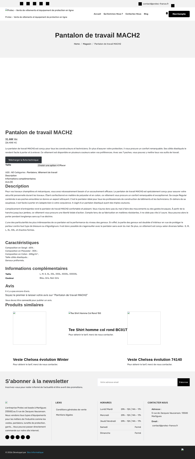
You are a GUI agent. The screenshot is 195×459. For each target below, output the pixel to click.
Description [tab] (11, 175)
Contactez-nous (133, 14)
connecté (26, 300)
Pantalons (32, 172)
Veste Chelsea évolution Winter (41, 359)
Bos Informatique (35, 452)
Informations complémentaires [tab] (20, 178)
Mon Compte (179, 14)
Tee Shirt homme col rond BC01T (98, 330)
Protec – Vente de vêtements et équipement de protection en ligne (36, 17)
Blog (146, 14)
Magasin (87, 44)
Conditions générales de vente (71, 409)
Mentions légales (64, 415)
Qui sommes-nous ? (113, 14)
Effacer (62, 165)
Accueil (97, 14)
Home (77, 44)
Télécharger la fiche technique (23, 160)
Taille (8, 165)
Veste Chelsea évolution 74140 (154, 359)
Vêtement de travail (47, 172)
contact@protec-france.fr (156, 4)
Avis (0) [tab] (9, 182)
